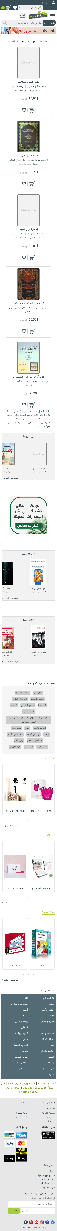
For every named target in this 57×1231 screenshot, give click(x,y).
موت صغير (16, 728)
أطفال (25, 1010)
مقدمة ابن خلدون (15, 734)
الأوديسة (42, 705)
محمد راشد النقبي (38, 472)
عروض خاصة (14, 1084)
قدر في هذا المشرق (38, 652)
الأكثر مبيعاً (40, 1088)
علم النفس (23, 1069)
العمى (27, 728)
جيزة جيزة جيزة (22, 693)
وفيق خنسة (4, 592)
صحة (25, 1016)
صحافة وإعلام (47, 1033)
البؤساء (14, 705)
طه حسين (28, 747)
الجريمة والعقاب (20, 699)
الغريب (47, 734)
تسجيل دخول (46, 2)
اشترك (14, 1211)
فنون (51, 1004)
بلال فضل (37, 693)
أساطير (24, 1027)
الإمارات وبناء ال (39, 468)
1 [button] (38, 820)
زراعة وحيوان (21, 1022)
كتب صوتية (29, 1084)
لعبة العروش (15, 747)
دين (52, 1045)
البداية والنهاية (37, 699)
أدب (52, 1027)
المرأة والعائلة (48, 1039)
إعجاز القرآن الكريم (28, 156)
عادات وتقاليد (21, 1063)
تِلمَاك (7, 468)
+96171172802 (47, 1180)
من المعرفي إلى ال (38, 588)
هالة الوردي (6, 655)
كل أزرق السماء (33, 734)
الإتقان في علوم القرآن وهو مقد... (28, 303)
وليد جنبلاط (38, 655)
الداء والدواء (42, 747)
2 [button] (33, 820)
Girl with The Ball (15, 811)
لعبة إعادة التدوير (15, 966)
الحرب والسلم (39, 728)
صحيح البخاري (28, 705)
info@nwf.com (47, 1183)
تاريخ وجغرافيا (47, 1022)
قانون (51, 1074)
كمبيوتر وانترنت (20, 1033)
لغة (26, 998)
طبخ (52, 1016)
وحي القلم (19, 740)
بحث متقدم (43, 1084)
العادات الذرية (28, 711)
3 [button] (28, 820)
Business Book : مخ (42, 889)
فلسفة (51, 1057)
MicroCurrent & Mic (42, 811)
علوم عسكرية (47, 1069)
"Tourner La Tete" (15, 889)
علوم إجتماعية (21, 1057)
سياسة (24, 1051)
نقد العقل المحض (35, 740)
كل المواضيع (48, 998)
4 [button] (24, 820)
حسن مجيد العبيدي (37, 592)
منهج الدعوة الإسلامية (28, 82)
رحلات (51, 1063)
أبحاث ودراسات (12, 1088)
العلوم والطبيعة (21, 1045)
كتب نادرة (27, 1088)
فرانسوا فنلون (6, 472)
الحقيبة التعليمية (41, 966)
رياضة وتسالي (47, 1051)
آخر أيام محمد (6, 652)
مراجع (25, 1039)
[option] (42, 789)
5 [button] (19, 820)
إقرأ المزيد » (44, 427)
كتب (54, 1084)
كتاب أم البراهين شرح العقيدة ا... (28, 377)
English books (28, 1092)
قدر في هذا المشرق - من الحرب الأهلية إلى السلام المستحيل (28, 720)
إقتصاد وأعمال (47, 1010)
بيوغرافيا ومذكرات (19, 1004)
